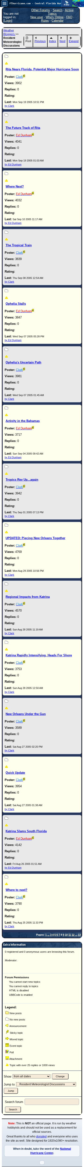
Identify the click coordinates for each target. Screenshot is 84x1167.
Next (62, 41)
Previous (40, 41)
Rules (45, 20)
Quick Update (15, 772)
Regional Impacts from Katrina (28, 597)
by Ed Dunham (13, 164)
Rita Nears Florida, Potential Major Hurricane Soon (42, 69)
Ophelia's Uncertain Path (23, 362)
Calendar (57, 20)
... (48, 934)
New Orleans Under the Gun (26, 714)
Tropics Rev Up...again (22, 479)
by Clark (9, 105)
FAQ (69, 17)
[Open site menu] (4, 3)
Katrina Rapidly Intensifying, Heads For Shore (39, 655)
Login (7, 20)
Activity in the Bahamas (23, 421)
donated (41, 1136)
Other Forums (40, 10)
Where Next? (15, 186)
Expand (74, 41)
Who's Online (54, 17)
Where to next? (16, 890)
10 (66, 934)
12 (73, 934)
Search (57, 10)
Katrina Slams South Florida (26, 831)
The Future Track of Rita (23, 128)
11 (69, 934)
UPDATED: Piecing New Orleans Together (35, 538)
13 (79, 934)
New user (36, 17)
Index (52, 41)
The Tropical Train (19, 245)
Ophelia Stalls (16, 303)
